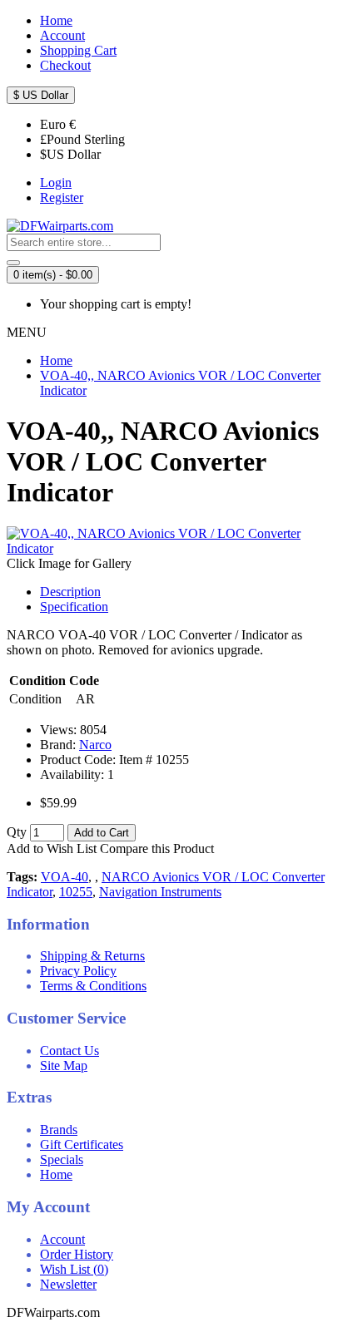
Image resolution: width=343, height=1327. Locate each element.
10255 (75, 892)
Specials (61, 1159)
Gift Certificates (81, 1144)
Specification (74, 606)
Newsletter (68, 1284)
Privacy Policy (78, 971)
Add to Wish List (52, 848)
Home (56, 1174)
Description (70, 592)
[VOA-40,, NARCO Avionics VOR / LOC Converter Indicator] (171, 548)
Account (62, 1239)
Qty (17, 832)
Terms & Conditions (93, 986)
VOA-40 (64, 877)
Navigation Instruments (160, 892)
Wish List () (74, 1269)
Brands (58, 1129)
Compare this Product (157, 848)
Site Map (63, 1065)
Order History (76, 1254)
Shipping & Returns (92, 956)
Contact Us (69, 1050)
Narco (95, 744)
